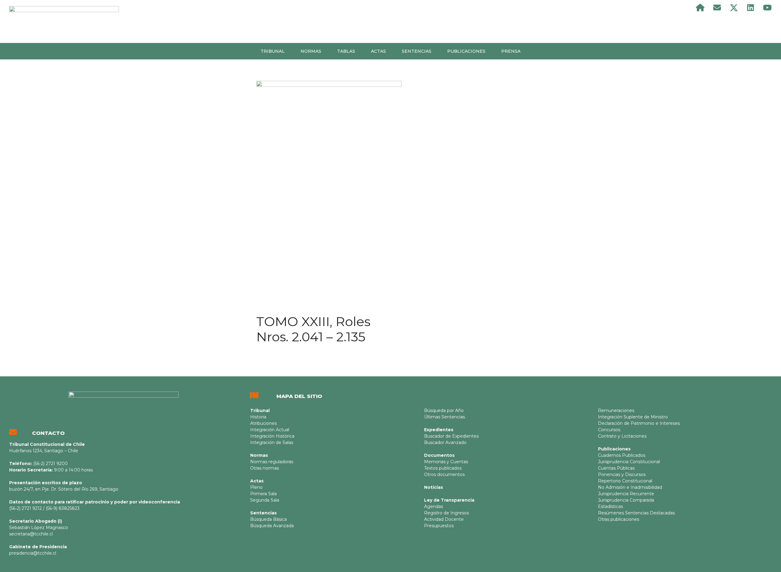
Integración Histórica (272, 436)
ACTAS (378, 51)
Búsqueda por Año (444, 410)
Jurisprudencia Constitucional (629, 461)
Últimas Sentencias (444, 417)
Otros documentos (444, 474)
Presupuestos (439, 525)
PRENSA (510, 51)
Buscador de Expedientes (451, 436)
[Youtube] (767, 7)
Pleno (256, 487)
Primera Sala (263, 493)
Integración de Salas (271, 442)
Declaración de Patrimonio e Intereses (639, 423)
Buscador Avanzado (445, 442)
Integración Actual (269, 429)
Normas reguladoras (271, 461)
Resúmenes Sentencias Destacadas (636, 513)
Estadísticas (610, 506)
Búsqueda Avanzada (272, 525)
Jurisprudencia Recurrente (626, 493)
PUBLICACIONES (466, 51)
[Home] (700, 7)
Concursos (609, 429)
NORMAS (311, 51)
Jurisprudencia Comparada (626, 500)
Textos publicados (443, 468)
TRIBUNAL (273, 51)
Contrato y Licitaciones (622, 436)
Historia (258, 417)
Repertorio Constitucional (625, 481)
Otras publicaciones (618, 519)
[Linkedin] (750, 7)
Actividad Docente (444, 519)
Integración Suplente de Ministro (633, 417)
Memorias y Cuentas (446, 461)
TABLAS (346, 51)
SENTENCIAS (416, 51)
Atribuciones (263, 423)
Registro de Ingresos (446, 513)
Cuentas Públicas (616, 468)
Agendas (433, 506)
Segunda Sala (264, 500)
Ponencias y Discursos (622, 474)
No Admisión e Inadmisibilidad (630, 487)
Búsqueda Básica (268, 519)
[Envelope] (717, 7)
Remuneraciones (616, 410)
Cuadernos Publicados (621, 455)
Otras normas (264, 468)
